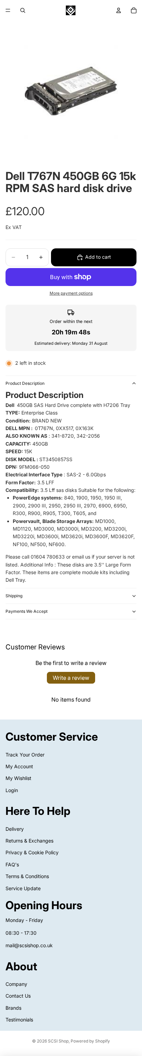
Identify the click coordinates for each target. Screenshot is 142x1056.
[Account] (118, 10)
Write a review (71, 677)
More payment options (71, 293)
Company (16, 984)
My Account (19, 766)
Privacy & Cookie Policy (32, 852)
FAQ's (12, 864)
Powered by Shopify (90, 1041)
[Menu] (8, 10)
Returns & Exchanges (29, 841)
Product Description (25, 383)
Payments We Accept (27, 611)
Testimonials (19, 1019)
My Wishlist (18, 778)
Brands (13, 1008)
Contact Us (18, 996)
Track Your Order (25, 755)
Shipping (14, 595)
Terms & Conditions (27, 876)
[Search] (22, 10)
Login (12, 790)
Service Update (23, 888)
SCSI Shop (58, 1041)
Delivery (15, 829)
